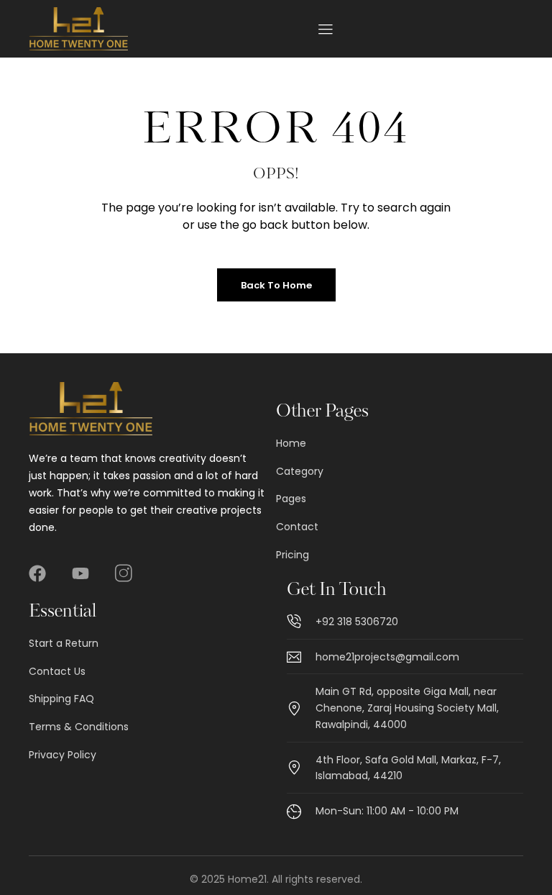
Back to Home (276, 285)
